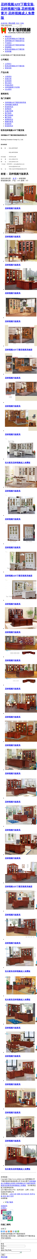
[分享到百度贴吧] (13, 1231)
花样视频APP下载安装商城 (14, 45)
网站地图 (12, 23)
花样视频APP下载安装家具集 (15, 102)
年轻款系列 (9, 85)
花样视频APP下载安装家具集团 (18, 350)
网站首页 (8, 36)
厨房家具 (8, 109)
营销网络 (8, 47)
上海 (11, 1194)
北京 (22, 1194)
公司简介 (8, 64)
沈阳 (18, 1194)
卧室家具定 (9, 126)
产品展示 (8, 43)
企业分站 (4, 23)
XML (22, 23)
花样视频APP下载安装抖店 (14, 41)
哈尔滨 (26, 1194)
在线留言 (4, 1206)
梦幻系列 (8, 83)
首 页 (14, 178)
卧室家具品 (9, 107)
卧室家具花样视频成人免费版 (15, 1185)
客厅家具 (8, 113)
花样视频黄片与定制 (12, 87)
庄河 (12, 1196)
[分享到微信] (18, 1231)
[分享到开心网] (11, 1231)
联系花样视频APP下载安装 (14, 49)
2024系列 (8, 89)
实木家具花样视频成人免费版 (17, 463)
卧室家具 (8, 124)
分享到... (4, 1208)
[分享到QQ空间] (16, 1231)
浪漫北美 (8, 79)
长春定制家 (9, 111)
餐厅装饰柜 (9, 115)
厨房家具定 (9, 119)
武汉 (4, 1196)
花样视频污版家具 (11, 104)
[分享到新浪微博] (6, 1231)
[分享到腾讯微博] (9, 1231)
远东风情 (8, 81)
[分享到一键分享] (4, 1231)
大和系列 (8, 76)
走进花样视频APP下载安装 (14, 38)
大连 (14, 1194)
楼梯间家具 (9, 121)
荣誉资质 (8, 68)
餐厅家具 (8, 117)
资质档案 (8, 51)
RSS (17, 23)
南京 (8, 1196)
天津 (31, 1194)
